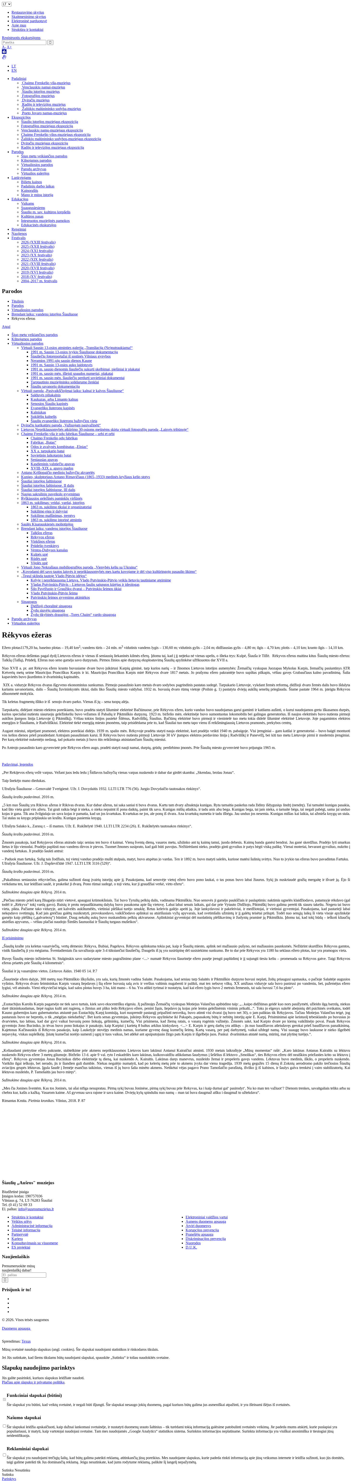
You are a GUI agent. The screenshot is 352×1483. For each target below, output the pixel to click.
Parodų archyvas (33, 169)
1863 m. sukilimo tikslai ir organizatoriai (61, 507)
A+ (9, 47)
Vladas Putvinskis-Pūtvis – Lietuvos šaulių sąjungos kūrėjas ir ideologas (85, 584)
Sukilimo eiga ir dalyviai (49, 511)
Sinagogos (29, 602)
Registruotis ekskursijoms (21, 38)
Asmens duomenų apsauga (206, 1221)
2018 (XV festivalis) (36, 277)
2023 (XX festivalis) (36, 255)
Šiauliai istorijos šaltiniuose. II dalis (47, 485)
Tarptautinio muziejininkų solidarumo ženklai (65, 382)
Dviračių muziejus (35, 100)
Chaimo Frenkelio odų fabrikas (54, 438)
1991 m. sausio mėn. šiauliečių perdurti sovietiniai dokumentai (78, 378)
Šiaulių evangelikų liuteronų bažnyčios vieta (64, 421)
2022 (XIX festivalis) (37, 259)
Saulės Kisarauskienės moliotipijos (47, 524)
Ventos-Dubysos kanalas (49, 550)
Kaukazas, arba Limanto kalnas (54, 399)
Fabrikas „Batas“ (43, 442)
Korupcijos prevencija (202, 1230)
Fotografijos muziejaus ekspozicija (47, 126)
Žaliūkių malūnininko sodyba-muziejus (51, 109)
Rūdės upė (39, 559)
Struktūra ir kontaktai (27, 30)
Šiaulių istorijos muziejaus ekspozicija (49, 122)
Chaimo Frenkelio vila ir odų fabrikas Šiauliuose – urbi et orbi (67, 434)
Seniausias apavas (44, 460)
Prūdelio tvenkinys (45, 546)
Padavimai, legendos (17, 764)
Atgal (6, 327)
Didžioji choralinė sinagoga (51, 606)
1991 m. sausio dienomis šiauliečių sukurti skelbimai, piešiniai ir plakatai (85, 369)
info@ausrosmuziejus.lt (36, 1209)
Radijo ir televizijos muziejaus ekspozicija (52, 147)
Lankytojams (21, 178)
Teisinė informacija (25, 1230)
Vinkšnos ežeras (43, 541)
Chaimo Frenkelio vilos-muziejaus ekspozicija (56, 135)
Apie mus (18, 25)
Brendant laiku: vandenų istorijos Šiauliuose (44, 314)
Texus (26, 1341)
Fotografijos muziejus (38, 96)
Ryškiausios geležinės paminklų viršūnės (51, 498)
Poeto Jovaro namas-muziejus (44, 113)
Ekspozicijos (21, 117)
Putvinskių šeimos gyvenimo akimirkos (60, 597)
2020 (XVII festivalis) (37, 268)
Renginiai (18, 229)
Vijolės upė (39, 563)
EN (14, 70)
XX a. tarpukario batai (47, 451)
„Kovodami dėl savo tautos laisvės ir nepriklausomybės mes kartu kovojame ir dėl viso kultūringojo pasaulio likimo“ (109, 572)
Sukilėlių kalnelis (44, 417)
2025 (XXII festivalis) (37, 246)
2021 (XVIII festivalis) (38, 264)
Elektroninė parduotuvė (29, 21)
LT (13, 66)
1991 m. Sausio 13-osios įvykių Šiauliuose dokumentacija (74, 352)
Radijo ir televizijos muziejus (43, 104)
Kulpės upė (39, 554)
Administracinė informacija (31, 1226)
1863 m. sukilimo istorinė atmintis (56, 520)
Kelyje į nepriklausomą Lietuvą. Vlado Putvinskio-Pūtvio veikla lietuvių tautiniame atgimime (101, 580)
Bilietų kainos (31, 182)
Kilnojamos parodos (36, 160)
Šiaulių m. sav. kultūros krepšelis (45, 212)
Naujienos (19, 234)
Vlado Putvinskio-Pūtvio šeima (54, 593)
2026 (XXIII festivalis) (38, 242)
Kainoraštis (29, 190)
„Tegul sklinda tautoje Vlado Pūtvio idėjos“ (54, 576)
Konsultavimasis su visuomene (34, 1243)
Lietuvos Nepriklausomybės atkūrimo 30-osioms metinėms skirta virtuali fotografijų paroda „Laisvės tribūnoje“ (104, 429)
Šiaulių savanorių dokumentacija (55, 386)
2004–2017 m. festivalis (39, 281)
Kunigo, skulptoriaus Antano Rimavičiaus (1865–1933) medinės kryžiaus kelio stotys (85, 477)
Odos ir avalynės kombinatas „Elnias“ (59, 447)
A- (4, 47)
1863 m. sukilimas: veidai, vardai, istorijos (53, 503)
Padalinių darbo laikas (37, 186)
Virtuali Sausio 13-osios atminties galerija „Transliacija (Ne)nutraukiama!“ (77, 348)
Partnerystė (19, 1234)
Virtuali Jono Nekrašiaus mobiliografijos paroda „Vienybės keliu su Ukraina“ (79, 567)
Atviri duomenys (198, 1226)
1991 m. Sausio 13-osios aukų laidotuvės (61, 365)
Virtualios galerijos (35, 173)
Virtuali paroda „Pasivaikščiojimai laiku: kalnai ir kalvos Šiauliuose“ (72, 391)
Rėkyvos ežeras (42, 537)
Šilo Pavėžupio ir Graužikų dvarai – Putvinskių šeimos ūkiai (76, 589)
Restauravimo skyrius (27, 12)
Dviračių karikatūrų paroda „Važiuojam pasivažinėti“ (61, 425)
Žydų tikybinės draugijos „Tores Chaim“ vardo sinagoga (73, 615)
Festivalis (18, 238)
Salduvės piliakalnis (46, 395)
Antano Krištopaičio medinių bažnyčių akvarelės (58, 472)
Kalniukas (38, 412)
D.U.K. (191, 1247)
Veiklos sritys (21, 1221)
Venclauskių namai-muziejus (43, 87)
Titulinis (17, 301)
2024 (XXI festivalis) (37, 251)
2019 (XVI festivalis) (37, 272)
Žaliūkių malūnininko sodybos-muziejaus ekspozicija (61, 139)
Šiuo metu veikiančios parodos (44, 156)
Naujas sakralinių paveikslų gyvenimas (50, 494)
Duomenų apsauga (16, 1328)
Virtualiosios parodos (37, 165)
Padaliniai (18, 79)
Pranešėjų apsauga (199, 1234)
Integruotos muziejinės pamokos (45, 221)
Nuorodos (193, 1243)
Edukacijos (19, 199)
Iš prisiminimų (12, 938)
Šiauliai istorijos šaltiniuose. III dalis (48, 490)
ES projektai (20, 1247)
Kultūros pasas (32, 216)
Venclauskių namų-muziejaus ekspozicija (52, 130)
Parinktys (9, 1479)
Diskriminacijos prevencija (206, 1239)
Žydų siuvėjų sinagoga (48, 610)
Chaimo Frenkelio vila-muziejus (45, 83)
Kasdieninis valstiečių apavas (53, 464)
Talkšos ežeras (41, 533)
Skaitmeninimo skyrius (28, 17)
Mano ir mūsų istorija (37, 195)
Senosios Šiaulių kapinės (49, 404)
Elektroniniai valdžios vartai (207, 1217)
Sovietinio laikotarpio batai (51, 455)
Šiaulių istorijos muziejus (40, 91)
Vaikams (27, 203)
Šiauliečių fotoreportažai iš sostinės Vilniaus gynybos (71, 356)
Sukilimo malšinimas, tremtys (53, 516)
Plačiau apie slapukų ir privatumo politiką (33, 1382)
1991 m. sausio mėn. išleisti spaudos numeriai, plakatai (72, 373)
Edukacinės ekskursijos (38, 225)
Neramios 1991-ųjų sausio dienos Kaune (61, 361)
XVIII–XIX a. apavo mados (52, 468)
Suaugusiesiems (33, 208)
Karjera (17, 1239)
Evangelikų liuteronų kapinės (53, 408)
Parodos (17, 152)
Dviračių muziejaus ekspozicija (44, 143)
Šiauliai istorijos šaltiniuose (41, 481)
